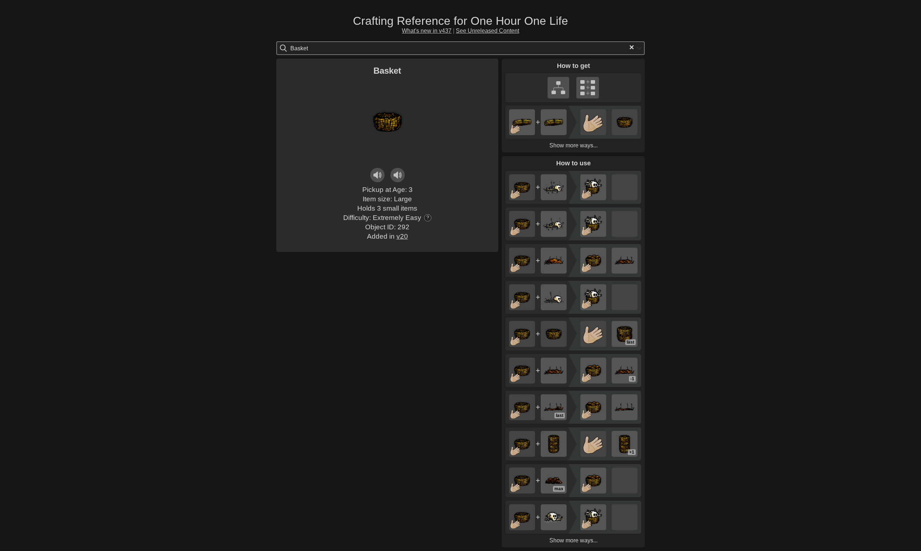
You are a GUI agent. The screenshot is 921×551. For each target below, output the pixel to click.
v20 (402, 236)
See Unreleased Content (487, 31)
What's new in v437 (427, 31)
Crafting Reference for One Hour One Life (460, 20)
